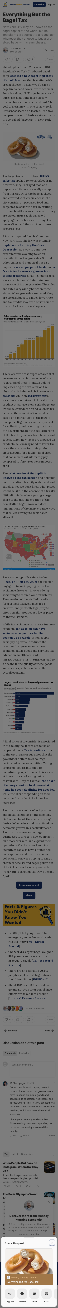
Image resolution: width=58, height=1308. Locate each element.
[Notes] (46, 1294)
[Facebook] (22, 1294)
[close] (52, 1242)
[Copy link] (10, 1294)
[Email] (34, 1294)
